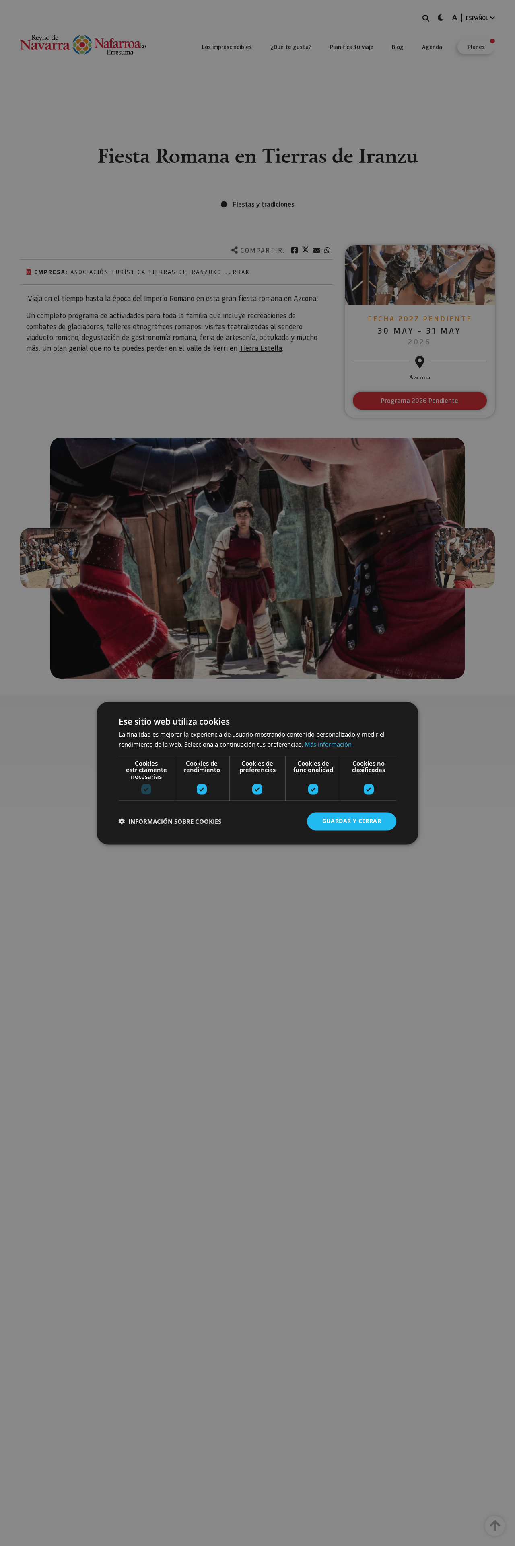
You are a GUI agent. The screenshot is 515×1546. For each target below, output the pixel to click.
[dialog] (257, 773)
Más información (328, 744)
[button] (170, 821)
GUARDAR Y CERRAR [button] (351, 821)
